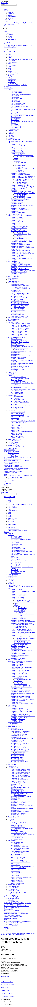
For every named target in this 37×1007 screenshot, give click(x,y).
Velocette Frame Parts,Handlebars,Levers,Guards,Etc (21, 405)
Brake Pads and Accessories (11, 462)
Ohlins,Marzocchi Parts (14, 281)
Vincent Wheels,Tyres (17, 436)
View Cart (3, 6)
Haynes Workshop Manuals (11, 465)
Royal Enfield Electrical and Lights (20, 325)
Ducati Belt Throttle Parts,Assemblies (24, 193)
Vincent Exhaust (15, 424)
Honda (9, 66)
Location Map (11, 13)
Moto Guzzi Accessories (17, 284)
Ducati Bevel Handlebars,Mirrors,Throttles (22, 253)
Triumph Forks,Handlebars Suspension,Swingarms (18, 357)
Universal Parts (12, 372)
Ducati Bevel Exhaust (17, 243)
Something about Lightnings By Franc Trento (20, 22)
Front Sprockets (22, 162)
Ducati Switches (18, 232)
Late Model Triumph (13, 72)
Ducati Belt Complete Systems (22, 183)
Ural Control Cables (16, 390)
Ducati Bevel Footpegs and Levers (20, 244)
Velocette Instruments (17, 407)
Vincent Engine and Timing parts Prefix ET (23, 421)
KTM (9, 69)
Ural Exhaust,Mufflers (17, 393)
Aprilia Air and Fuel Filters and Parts (21, 94)
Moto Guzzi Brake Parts (17, 294)
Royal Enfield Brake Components (20, 328)
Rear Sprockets (22, 164)
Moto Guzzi (11, 74)
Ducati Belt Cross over (20, 182)
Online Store (4, 987)
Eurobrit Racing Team (10, 24)
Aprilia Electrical (15, 101)
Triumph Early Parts (13, 371)
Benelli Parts (11, 132)
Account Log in (5, 990)
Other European (12, 79)
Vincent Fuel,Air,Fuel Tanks (18, 422)
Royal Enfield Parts (13, 322)
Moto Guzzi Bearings (17, 290)
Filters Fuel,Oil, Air (19, 165)
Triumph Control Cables (17, 345)
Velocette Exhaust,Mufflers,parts (20, 402)
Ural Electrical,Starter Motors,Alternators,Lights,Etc (19, 386)
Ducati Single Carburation (18, 273)
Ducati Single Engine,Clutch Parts (20, 264)
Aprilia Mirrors (15, 120)
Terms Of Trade (12, 16)
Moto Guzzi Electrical (17, 299)
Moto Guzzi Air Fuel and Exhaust (20, 285)
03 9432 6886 (4, 3)
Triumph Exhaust (15, 354)
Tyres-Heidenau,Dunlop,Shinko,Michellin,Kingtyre (18, 475)
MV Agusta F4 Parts (13, 319)
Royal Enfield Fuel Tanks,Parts (19, 329)
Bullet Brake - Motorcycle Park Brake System (16, 460)
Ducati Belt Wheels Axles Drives (20, 209)
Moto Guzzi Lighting (17, 311)
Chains (16, 159)
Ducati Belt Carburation (17, 152)
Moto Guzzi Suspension (17, 314)
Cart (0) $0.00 (4, 492)
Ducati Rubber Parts (16, 256)
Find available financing (7, 996)
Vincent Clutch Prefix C (17, 415)
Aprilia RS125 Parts (16, 92)
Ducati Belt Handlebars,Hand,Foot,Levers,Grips (21, 190)
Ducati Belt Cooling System (18, 173)
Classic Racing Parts (13, 440)
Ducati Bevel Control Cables (19, 228)
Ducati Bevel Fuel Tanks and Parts (20, 250)
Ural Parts (10, 375)
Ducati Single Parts (13, 261)
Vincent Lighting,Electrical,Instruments (21, 431)
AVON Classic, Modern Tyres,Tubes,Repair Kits (17, 457)
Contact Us (7, 19)
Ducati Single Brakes (17, 263)
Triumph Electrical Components (19, 348)
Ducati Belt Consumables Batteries (23, 155)
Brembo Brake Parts (13, 129)
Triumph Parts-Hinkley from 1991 (17, 337)
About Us (6, 10)
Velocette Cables (15, 398)
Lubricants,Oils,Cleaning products (13, 466)
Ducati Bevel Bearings (17, 218)
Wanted (10, 15)
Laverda (10, 71)
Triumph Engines (15, 352)
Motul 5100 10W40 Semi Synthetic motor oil (13, 934)
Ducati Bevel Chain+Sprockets (19, 226)
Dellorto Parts (11, 138)
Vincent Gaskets (15, 425)
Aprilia (9, 54)
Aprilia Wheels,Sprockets (18, 126)
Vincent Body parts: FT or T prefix (20, 416)
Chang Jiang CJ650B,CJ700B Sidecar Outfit (20, 59)
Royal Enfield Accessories (18, 336)
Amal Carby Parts (12, 448)
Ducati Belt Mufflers (20, 180)
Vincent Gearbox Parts (17, 427)
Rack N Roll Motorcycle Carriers (13, 471)
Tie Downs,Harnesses (13, 453)
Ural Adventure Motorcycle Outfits (17, 85)
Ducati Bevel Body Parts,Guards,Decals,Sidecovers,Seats (21, 221)
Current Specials (8, 463)
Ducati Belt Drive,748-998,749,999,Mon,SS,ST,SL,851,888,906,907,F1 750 (21, 141)
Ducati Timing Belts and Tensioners (24, 156)
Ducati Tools (14, 211)
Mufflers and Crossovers (21, 287)
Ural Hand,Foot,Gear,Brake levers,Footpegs (23, 389)
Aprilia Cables (15, 97)
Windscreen (7, 482)
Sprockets (17, 161)
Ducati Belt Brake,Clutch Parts (19, 149)
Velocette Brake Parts (17, 396)
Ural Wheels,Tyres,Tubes (18, 381)
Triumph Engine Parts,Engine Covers (21, 351)
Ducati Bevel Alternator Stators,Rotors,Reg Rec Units (22, 239)
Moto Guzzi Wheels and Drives (19, 316)
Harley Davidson (12, 65)
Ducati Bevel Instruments (18, 255)
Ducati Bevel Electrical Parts (19, 231)
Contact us (3, 979)
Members (6, 26)
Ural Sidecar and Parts (17, 392)
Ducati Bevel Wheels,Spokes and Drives (22, 258)
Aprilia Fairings (15, 107)
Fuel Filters (21, 171)
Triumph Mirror (15, 364)
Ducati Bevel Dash (16, 229)
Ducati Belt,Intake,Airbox (18, 200)
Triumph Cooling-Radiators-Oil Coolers (22, 346)
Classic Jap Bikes (12, 62)
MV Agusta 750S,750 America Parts (17, 317)
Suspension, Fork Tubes (10, 472)
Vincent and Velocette (13, 83)
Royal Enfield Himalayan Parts (19, 334)
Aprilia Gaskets (15, 112)
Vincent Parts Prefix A (17, 413)
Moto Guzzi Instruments (17, 308)
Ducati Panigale (12, 260)
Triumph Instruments (20, 349)
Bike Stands (11, 374)
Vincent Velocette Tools (17, 437)
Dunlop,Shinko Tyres (13, 478)
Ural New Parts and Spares (18, 377)
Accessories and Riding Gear (12, 451)
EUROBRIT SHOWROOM (8, 933)
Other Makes (11, 80)
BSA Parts (10, 135)
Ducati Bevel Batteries (17, 217)
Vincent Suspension (16, 434)
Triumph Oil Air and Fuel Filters (20, 366)
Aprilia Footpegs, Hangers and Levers (21, 106)
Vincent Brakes (15, 418)
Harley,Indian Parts (13, 278)
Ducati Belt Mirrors (16, 203)
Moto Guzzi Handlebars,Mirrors (19, 305)
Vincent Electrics (15, 419)
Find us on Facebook (6, 993)
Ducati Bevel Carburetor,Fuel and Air (21, 225)
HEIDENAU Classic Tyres (15, 477)
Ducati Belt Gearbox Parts (18, 188)
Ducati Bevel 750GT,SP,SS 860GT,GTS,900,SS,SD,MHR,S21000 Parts (20, 214)
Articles (6, 21)
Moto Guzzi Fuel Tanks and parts (20, 304)
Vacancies (10, 18)
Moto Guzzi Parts (12, 282)
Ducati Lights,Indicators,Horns (22, 234)
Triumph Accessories (16, 339)
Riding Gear (11, 454)
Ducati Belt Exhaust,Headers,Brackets (21, 177)
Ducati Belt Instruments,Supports (20, 199)
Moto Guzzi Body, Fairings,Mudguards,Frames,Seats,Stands (22, 292)
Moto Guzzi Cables (16, 296)
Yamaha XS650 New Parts (18, 447)
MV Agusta (11, 76)
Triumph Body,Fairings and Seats (20, 342)
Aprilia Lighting (15, 118)
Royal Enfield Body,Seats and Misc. (21, 331)
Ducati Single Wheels (17, 275)
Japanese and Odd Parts (14, 439)
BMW (9, 57)
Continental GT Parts (17, 332)
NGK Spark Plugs (13, 442)
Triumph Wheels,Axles (17, 369)
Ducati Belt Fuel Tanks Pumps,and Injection (23, 187)
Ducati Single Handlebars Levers (20, 269)
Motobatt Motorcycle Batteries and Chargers (16, 468)
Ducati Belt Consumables (18, 153)
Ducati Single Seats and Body (19, 272)
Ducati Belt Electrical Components (20, 174)
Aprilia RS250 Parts (16, 91)
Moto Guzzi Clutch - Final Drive (20, 298)
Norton (9, 77)
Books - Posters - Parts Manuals (12, 459)
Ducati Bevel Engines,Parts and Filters (21, 241)
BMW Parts (11, 133)
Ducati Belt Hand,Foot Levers (22, 197)
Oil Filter (20, 167)
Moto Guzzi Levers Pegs (18, 310)
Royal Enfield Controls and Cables (20, 326)
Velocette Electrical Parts (17, 399)
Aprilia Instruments (16, 117)
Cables (16, 158)
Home (5, 9)
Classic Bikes (11, 60)
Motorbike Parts (8, 88)
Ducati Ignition (18, 237)
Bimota (10, 56)
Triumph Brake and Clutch (18, 340)
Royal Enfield (11, 82)
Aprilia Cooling (15, 100)
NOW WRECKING (9, 450)
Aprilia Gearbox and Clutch (18, 114)
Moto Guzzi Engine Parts (18, 301)
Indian (9, 68)
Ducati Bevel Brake (16, 223)
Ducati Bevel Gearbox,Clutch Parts (20, 252)
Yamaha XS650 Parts (13, 445)
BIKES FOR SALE (9, 51)
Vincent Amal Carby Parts (18, 412)
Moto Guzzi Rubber (16, 313)
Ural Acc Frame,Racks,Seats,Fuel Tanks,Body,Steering (20, 379)
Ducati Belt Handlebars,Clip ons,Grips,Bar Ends (22, 195)
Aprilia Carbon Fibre (16, 98)
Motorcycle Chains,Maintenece (12, 469)
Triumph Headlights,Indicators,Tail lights (22, 363)
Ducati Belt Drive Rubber (18, 212)
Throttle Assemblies (19, 307)
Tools (5, 474)
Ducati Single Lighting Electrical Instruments (23, 270)
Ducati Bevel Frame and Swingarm (20, 246)
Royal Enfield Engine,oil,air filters (20, 323)
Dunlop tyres (14, 480)
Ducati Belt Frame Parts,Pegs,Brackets (21, 185)
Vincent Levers (15, 430)
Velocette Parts (12, 395)
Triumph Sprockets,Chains (18, 367)
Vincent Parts (11, 410)
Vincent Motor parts (16, 433)
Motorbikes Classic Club (7, 984)
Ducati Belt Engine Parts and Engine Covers (23, 176)
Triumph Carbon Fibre (17, 343)
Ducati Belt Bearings (16, 144)
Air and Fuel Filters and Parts (22, 288)
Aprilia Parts (11, 89)
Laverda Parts (11, 279)
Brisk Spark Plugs (12, 443)
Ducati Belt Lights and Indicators (20, 202)
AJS (9, 53)
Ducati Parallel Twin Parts (15, 276)
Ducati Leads (18, 235)
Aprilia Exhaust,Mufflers (18, 104)
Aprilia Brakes (15, 95)
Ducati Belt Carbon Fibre (18, 150)
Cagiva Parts (11, 136)
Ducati (9, 63)
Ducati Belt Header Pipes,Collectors (24, 179)
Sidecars (6, 86)
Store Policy (7, 483)
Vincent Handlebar (16, 428)
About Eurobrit (5, 976)
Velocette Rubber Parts (17, 409)
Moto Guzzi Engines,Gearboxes (19, 302)
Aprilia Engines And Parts (18, 103)
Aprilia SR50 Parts (16, 127)
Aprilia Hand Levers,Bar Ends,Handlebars (22, 115)
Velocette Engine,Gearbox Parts (19, 401)
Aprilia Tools (14, 124)
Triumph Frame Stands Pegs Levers (20, 355)
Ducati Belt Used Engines (18, 208)
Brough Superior (12, 130)
